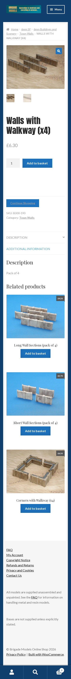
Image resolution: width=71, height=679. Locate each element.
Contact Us (14, 575)
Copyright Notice (18, 560)
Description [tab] (16, 237)
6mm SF (26, 29)
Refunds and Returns (20, 565)
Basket (54, 669)
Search (35, 672)
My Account (14, 555)
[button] (59, 51)
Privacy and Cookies (20, 570)
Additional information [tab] (28, 249)
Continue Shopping (22, 203)
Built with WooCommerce (46, 654)
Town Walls (26, 33)
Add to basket (37, 163)
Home (14, 29)
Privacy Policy (16, 654)
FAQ (9, 550)
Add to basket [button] (35, 353)
